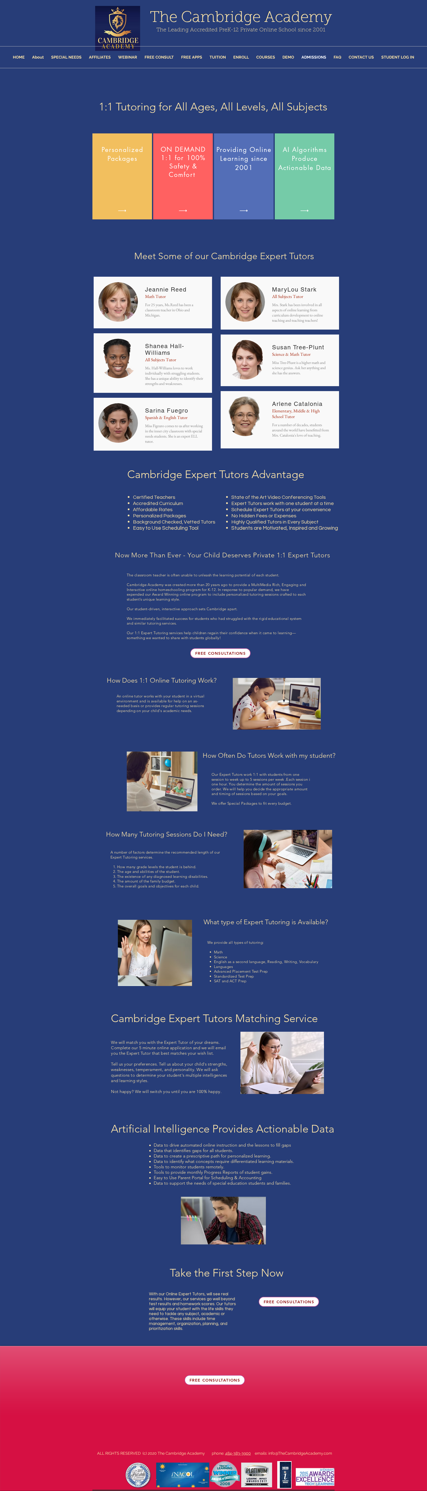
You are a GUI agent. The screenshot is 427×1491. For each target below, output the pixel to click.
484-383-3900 (238, 1453)
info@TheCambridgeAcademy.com (300, 1453)
